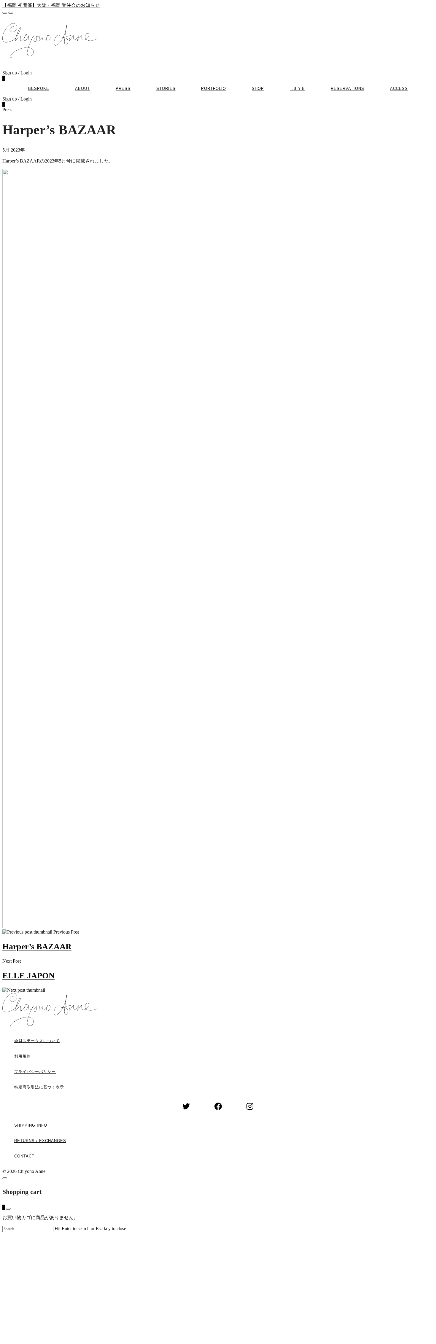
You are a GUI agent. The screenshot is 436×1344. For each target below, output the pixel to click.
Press (123, 88)
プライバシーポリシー (35, 1071)
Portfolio (213, 88)
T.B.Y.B (297, 88)
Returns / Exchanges (40, 1140)
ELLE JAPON (28, 975)
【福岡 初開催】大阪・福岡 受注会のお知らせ (51, 5)
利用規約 (22, 1056)
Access (399, 88)
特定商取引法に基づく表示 (39, 1087)
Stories (166, 88)
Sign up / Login (17, 72)
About (82, 88)
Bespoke (38, 88)
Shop (258, 88)
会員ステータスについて (37, 1041)
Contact (24, 1156)
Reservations (347, 88)
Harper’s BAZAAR (36, 946)
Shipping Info (30, 1125)
